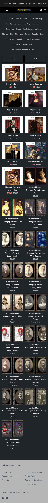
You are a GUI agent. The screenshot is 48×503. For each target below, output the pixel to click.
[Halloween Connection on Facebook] (3, 498)
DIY (11, 34)
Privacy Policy (30, 484)
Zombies (36, 24)
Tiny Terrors (11, 24)
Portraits (16, 44)
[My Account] (40, 10)
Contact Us (6, 472)
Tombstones (28, 29)
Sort (35, 59)
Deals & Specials (21, 19)
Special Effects (38, 34)
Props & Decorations (33, 39)
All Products (8, 19)
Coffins (38, 29)
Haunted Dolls (27, 44)
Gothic (20, 39)
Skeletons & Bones (22, 34)
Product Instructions (10, 476)
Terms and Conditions (33, 480)
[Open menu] (3, 10)
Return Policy (30, 476)
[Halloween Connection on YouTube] (7, 498)
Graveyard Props (24, 24)
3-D (6, 39)
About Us (5, 480)
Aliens (12, 39)
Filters (12, 59)
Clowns (5, 34)
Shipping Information (33, 472)
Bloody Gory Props (13, 29)
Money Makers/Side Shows (23, 49)
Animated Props (36, 19)
